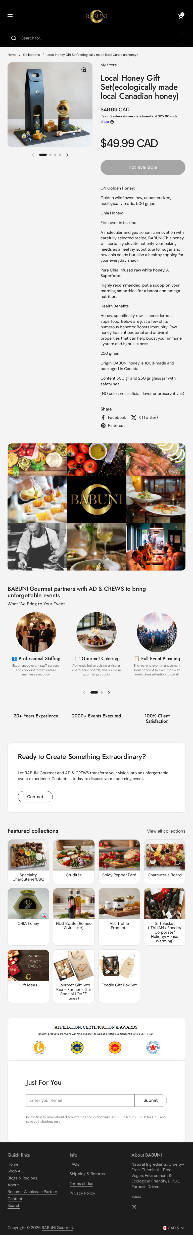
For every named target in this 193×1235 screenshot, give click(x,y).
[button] (180, 16)
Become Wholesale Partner (32, 1191)
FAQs (74, 1164)
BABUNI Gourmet (57, 1227)
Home (12, 55)
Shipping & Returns (87, 1173)
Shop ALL (16, 1171)
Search (14, 1205)
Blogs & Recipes (22, 1178)
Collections (31, 55)
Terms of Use (81, 1183)
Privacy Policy (82, 1193)
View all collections (166, 831)
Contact (35, 796)
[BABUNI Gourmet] (96, 16)
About (13, 1184)
